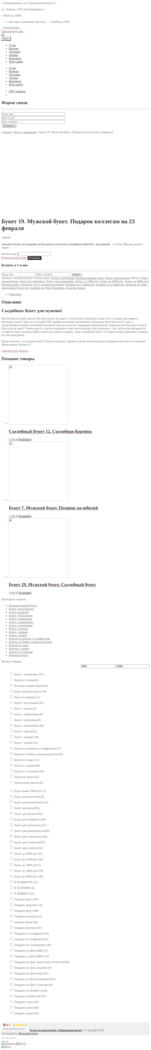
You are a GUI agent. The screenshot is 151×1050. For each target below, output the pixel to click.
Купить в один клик (14, 257)
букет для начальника (30, 825)
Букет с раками (18, 632)
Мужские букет (18, 655)
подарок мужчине (52, 284)
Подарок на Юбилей (29, 996)
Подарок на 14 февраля (79, 284)
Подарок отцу (26, 1001)
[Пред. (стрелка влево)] (2, 1041)
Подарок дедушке (28, 905)
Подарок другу (30, 284)
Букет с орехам (18, 628)
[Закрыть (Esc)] (2, 1037)
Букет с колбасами (25, 132)
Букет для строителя (29, 842)
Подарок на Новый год (30, 990)
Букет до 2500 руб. (87, 281)
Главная (6, 132)
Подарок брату (10, 284)
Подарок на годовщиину (32, 944)
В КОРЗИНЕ (24, 887)
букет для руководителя (31, 830)
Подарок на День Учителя (33, 984)
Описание (15, 294)
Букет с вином (25, 708)
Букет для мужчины (117, 278)
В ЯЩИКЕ (24, 893)
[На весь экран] (10, 1037)
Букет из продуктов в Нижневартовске (56, 1030)
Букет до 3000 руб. (112, 281)
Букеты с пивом (26, 680)
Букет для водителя (29, 796)
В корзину (34, 258)
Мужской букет (28, 1033)
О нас (12, 45)
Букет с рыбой (18, 635)
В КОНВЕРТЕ (26, 882)
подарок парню (75, 287)
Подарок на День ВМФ (31, 956)
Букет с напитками (21, 625)
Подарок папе (26, 1007)
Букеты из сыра (18, 645)
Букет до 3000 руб (27, 865)
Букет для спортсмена (60, 281)
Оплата (13, 55)
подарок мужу (26, 922)
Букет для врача (26, 808)
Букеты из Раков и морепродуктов (30, 642)
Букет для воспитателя (31, 802)
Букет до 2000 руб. (28, 853)
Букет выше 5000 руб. (30, 791)
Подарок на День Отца (31, 973)
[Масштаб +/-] (14, 1037)
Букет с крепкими (27, 720)
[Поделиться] (6, 1037)
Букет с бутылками (21, 615)
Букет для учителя (28, 848)
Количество (8, 253)
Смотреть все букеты (14, 350)
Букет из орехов (19, 612)
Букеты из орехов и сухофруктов (29, 638)
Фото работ (16, 61)
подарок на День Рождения (47, 287)
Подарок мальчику (28, 916)
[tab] (79, 294)
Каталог (14, 48)
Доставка (14, 51)
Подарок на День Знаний (32, 967)
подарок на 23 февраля (110, 284)
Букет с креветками (21, 622)
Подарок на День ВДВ (31, 950)
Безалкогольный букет (90, 278)
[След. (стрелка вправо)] (6, 1041)
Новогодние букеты (28, 782)
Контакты (15, 58)
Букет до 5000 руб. (137, 281)
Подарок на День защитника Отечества (41, 962)
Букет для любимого (32, 281)
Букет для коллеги (28, 813)
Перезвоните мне (12, 31)
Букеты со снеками (21, 651)
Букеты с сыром (19, 648)
